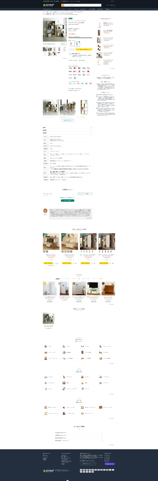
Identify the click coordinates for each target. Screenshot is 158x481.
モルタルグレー (52, 251)
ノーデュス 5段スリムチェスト (50, 297)
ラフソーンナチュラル (50, 251)
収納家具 (55, 11)
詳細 (80, 56)
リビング (74, 278)
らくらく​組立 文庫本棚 (107, 31)
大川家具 (100, 278)
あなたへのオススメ (106, 18)
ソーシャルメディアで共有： (74, 81)
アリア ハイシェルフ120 (108, 38)
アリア (74, 31)
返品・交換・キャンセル (65, 458)
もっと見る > (112, 68)
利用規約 (63, 463)
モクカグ (48, 5)
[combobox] (81, 5)
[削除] (53, 313)
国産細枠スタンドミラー (108, 23)
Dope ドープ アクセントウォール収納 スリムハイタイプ (51, 255)
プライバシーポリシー (65, 462)
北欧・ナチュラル (56, 14)
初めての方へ (45, 455)
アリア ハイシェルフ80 (48, 326)
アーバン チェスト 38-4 (108, 53)
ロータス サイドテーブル (108, 60)
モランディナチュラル (47, 251)
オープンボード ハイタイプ (108, 46)
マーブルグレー (55, 251)
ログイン (112, 1)
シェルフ (94, 278)
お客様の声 (45, 458)
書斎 (53, 13)
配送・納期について (65, 456)
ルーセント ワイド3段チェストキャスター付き (79, 297)
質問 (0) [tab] (50, 193)
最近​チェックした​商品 (79, 309)
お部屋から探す (49, 13)
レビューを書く (67, 200)
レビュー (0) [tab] (45, 193)
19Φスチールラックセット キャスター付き (93, 297)
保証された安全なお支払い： (74, 66)
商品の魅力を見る (67, 120)
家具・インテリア (49, 11)
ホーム (44, 11)
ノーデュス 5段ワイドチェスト (64, 297)
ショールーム (45, 456)
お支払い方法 (63, 455)
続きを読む (89, 218)
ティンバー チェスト (108, 297)
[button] (49, 301)
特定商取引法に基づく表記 (66, 461)
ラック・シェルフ (61, 11)
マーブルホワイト (44, 251)
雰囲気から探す (49, 14)
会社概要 (44, 459)
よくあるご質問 (64, 459)
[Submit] (62, 5)
